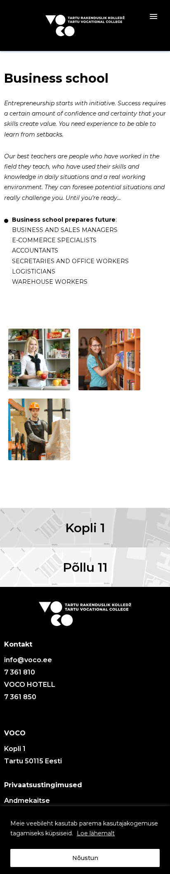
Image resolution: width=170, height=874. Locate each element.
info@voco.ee (28, 660)
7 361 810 (19, 672)
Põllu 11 (85, 567)
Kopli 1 (85, 528)
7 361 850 (20, 697)
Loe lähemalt (96, 833)
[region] (85, 840)
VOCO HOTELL (29, 685)
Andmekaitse (27, 800)
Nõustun (85, 858)
